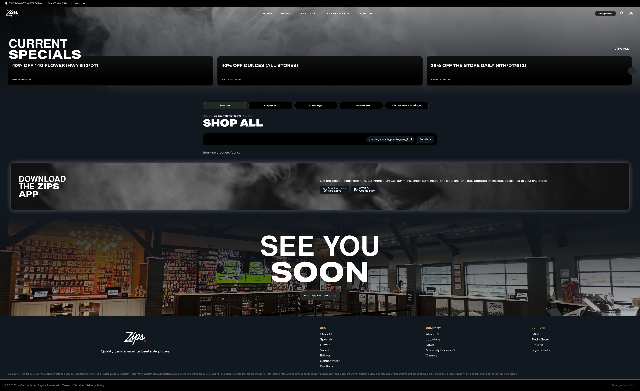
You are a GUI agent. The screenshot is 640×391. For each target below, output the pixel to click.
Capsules (270, 105)
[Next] (632, 71)
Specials (308, 13)
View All (621, 48)
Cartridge (315, 105)
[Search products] (622, 13)
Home (267, 13)
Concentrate (361, 105)
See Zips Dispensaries (320, 295)
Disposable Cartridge (406, 105)
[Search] (411, 139)
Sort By (424, 139)
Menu (248, 116)
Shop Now (605, 13)
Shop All (225, 105)
